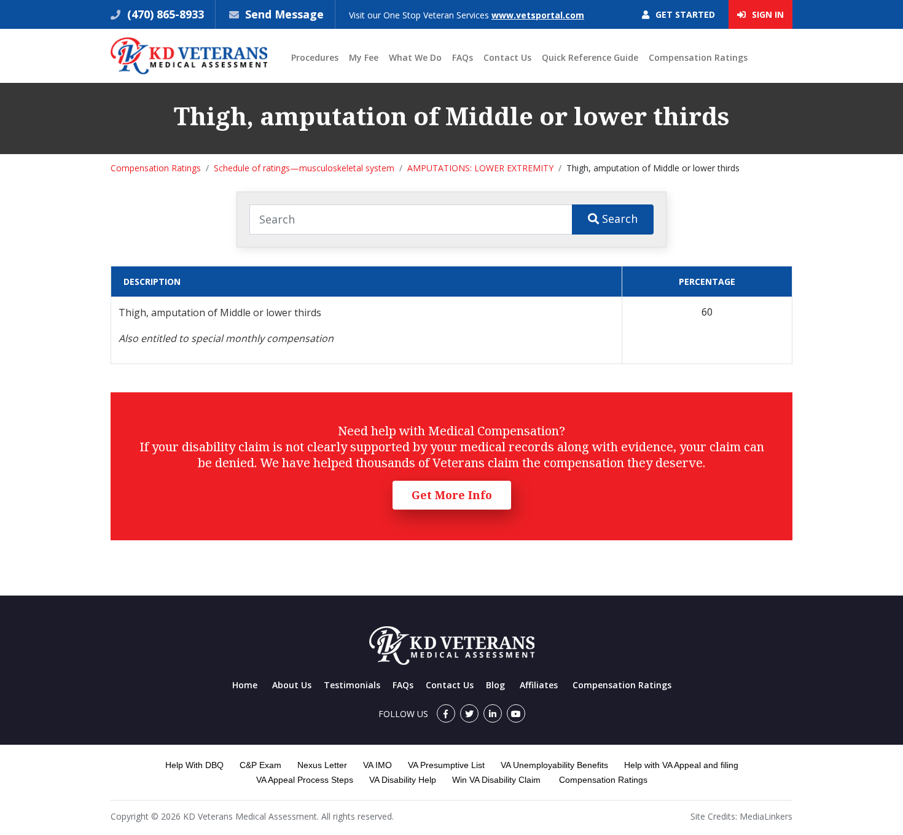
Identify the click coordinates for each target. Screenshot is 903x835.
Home (244, 685)
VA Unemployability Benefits (554, 765)
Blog (495, 685)
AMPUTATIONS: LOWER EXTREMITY (480, 168)
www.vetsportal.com (537, 15)
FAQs (462, 57)
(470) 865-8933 (164, 14)
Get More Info (452, 494)
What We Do (415, 57)
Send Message (284, 14)
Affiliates (539, 685)
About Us (291, 685)
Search (618, 218)
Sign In (766, 14)
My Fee (363, 57)
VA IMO (377, 765)
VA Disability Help (402, 780)
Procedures (314, 57)
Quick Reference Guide (590, 57)
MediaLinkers (766, 816)
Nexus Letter (322, 765)
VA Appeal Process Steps (304, 780)
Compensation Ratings (698, 57)
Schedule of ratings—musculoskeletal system (304, 168)
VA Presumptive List (446, 765)
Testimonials (352, 685)
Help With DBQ (194, 765)
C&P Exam (260, 765)
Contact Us (507, 57)
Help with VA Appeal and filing (681, 765)
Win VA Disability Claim (496, 780)
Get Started (684, 14)
